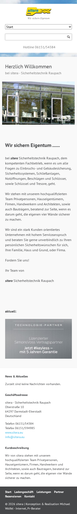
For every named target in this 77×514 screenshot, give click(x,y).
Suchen (68, 37)
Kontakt (29, 496)
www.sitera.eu (14, 432)
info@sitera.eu (15, 437)
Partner (59, 492)
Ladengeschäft (23, 492)
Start (8, 492)
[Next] (67, 118)
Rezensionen (13, 496)
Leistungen (44, 492)
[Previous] (60, 118)
